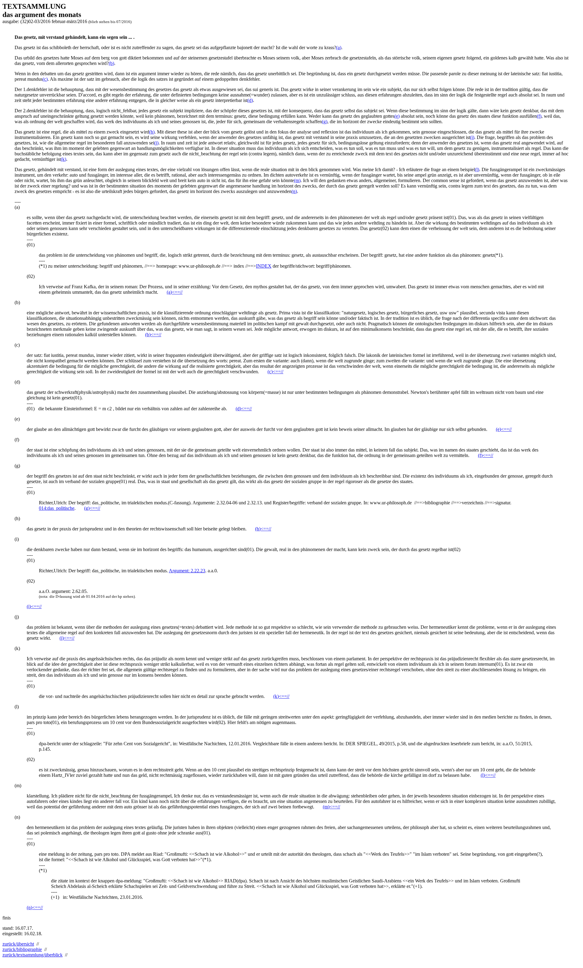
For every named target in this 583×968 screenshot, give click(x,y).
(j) (156, 142)
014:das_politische (56, 508)
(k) (63, 159)
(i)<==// (34, 606)
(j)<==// (67, 638)
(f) (539, 116)
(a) (338, 47)
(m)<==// (331, 806)
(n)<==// (35, 907)
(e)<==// (504, 429)
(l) (477, 169)
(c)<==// (275, 371)
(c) (45, 79)
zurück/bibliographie (22, 949)
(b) (111, 63)
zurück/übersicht (18, 943)
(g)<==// (92, 508)
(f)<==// (485, 455)
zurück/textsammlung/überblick (32, 954)
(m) (297, 180)
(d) (250, 100)
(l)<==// (488, 775)
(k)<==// (281, 696)
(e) (397, 116)
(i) (472, 137)
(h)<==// (263, 528)
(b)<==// (153, 334)
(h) (152, 131)
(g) (324, 121)
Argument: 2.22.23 (187, 570)
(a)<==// (174, 292)
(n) (294, 191)
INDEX (263, 266)
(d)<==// (244, 408)
